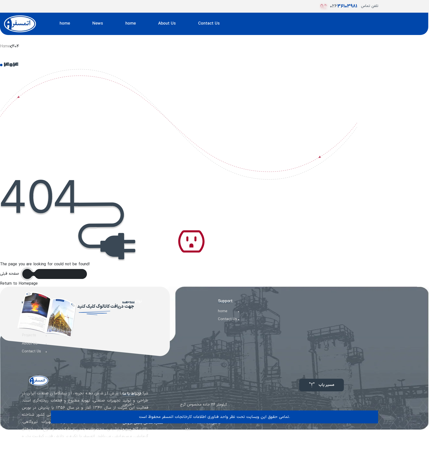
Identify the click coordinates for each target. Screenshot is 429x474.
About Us (167, 24)
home (65, 24)
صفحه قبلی (10, 274)
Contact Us (209, 24)
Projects (29, 335)
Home (5, 46)
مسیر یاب (326, 385)
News (97, 24)
